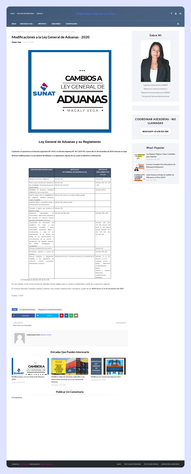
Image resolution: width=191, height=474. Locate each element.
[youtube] (175, 13)
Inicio (13, 32)
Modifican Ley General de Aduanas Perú (106, 377)
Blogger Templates (46, 464)
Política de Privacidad (25, 13)
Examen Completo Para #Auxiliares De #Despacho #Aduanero (160, 165)
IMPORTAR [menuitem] (42, 24)
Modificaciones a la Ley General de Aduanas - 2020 (28, 378)
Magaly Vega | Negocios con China (95, 13)
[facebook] (171, 13)
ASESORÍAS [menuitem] (56, 24)
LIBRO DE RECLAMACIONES (170, 464)
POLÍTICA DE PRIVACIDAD (132, 464)
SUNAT (21, 296)
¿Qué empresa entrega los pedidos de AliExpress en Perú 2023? (160, 176)
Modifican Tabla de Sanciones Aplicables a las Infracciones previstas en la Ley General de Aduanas (68, 379)
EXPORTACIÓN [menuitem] (71, 24)
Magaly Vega (16, 42)
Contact (40, 13)
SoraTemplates (24, 464)
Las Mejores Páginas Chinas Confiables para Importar (160, 155)
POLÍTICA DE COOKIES (151, 464)
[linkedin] (180, 13)
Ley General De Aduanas (27, 309)
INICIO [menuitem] (14, 24)
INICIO (12, 13)
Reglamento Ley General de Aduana (28, 32)
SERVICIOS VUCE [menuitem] (26, 24)
